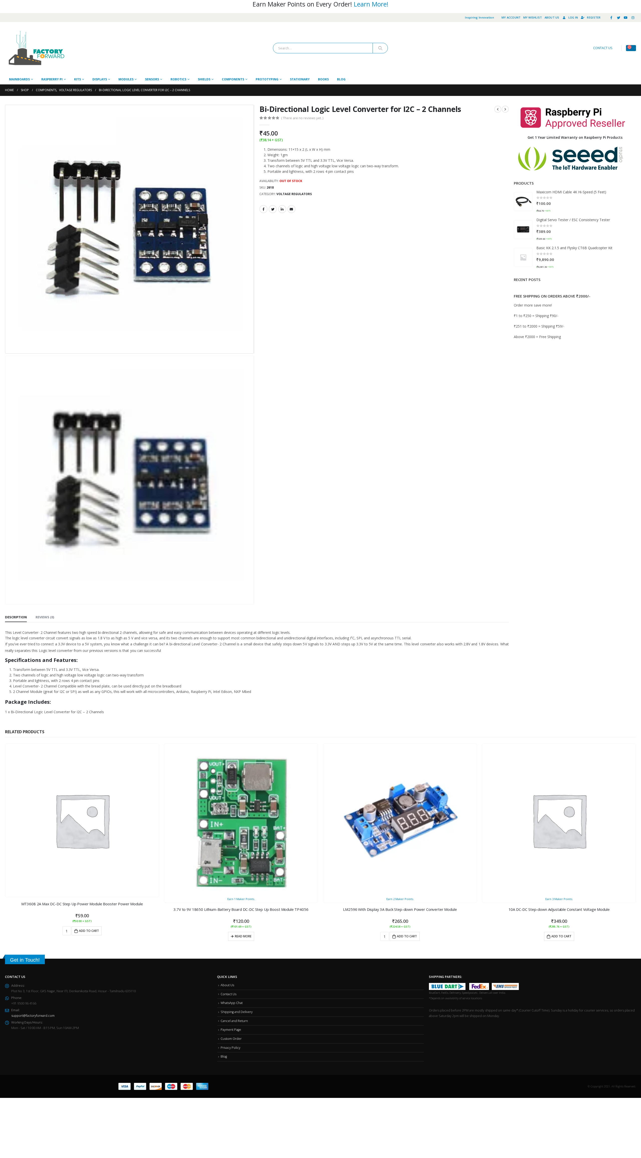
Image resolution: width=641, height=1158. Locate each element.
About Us (552, 17)
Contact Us (228, 801)
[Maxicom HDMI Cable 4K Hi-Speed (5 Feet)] (523, 201)
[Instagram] (632, 17)
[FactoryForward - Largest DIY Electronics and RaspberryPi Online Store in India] (36, 48)
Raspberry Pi (52, 79)
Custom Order (231, 845)
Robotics (178, 79)
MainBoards (19, 79)
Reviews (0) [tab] (45, 428)
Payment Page (231, 836)
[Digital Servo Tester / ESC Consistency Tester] (523, 229)
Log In (573, 17)
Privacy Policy (230, 854)
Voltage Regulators (294, 194)
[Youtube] (625, 17)
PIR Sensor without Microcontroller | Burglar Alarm (576, 311)
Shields (204, 79)
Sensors (152, 79)
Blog (341, 79)
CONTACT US (602, 48)
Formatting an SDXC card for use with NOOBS (571, 351)
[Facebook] (611, 17)
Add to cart (96, 742)
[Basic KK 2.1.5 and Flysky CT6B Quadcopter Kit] (523, 257)
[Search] (380, 48)
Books (323, 79)
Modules (125, 79)
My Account (511, 17)
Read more (243, 748)
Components (233, 79)
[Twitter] (618, 17)
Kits (77, 79)
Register (593, 17)
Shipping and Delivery (237, 818)
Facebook (263, 209)
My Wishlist (532, 17)
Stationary (300, 79)
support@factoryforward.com (33, 822)
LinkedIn (282, 209)
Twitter (273, 209)
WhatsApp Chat (232, 809)
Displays (99, 79)
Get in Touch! (25, 766)
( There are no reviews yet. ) (302, 118)
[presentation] (6, 229)
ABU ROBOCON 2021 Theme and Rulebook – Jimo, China (579, 333)
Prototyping (267, 79)
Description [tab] (16, 428)
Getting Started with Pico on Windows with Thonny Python (583, 288)
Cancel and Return (234, 827)
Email (291, 209)
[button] (573, 372)
